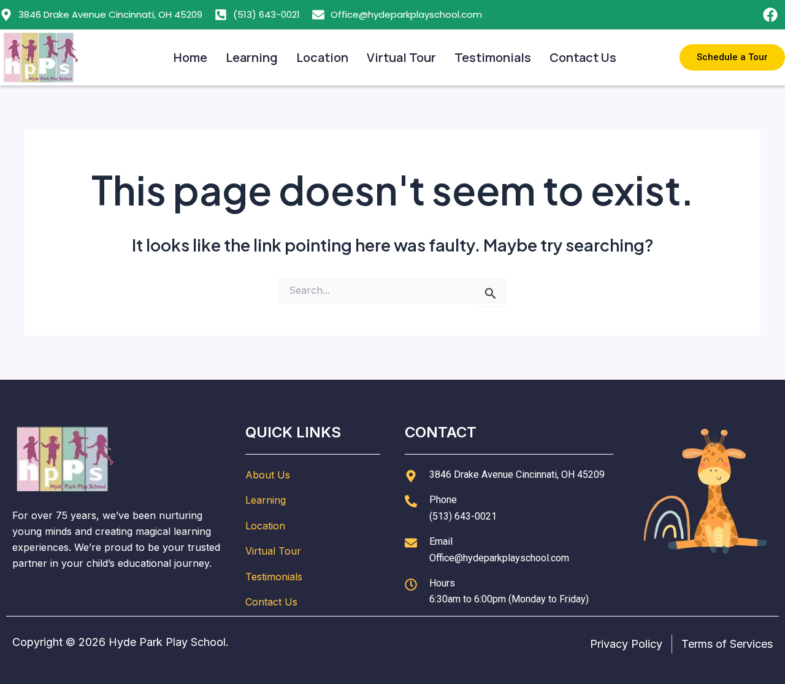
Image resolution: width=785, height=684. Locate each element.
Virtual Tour (401, 57)
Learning (252, 57)
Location (322, 57)
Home (190, 57)
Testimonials (492, 57)
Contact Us (583, 57)
